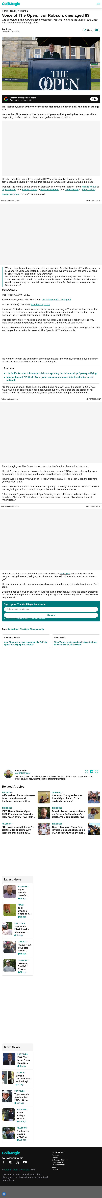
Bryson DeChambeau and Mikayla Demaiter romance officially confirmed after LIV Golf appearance (23, 1078)
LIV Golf (22, 942)
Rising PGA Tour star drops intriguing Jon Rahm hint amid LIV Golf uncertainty (24, 948)
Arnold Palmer (29, 189)
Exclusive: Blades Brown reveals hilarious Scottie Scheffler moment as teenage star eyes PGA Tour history (24, 1134)
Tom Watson (71, 189)
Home (5, 11)
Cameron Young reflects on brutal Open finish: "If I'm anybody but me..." (67, 798)
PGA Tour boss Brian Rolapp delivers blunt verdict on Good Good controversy (24, 1060)
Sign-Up (55, 1169)
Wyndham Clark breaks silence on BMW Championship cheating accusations (22, 929)
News (20, 905)
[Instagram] (11, 1163)
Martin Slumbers (10, 194)
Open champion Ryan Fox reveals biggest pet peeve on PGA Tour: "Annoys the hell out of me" (68, 830)
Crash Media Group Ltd (16, 1169)
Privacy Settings (58, 1164)
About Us (55, 1155)
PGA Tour (56, 792)
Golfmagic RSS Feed (60, 1160)
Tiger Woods (9, 189)
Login (54, 1167)
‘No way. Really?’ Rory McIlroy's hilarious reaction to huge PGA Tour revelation (24, 966)
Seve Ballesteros (49, 189)
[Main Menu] (98, 4)
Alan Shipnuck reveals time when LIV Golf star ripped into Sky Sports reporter (26, 643)
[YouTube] (25, 1163)
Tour (13, 11)
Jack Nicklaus (88, 186)
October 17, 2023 (40, 304)
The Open (23, 11)
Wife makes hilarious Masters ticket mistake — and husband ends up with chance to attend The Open (18, 798)
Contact (55, 1157)
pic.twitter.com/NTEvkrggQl (56, 299)
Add (94, 99)
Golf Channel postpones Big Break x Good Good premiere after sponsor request (24, 911)
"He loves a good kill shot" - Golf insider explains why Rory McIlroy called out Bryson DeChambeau (18, 830)
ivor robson (13, 629)
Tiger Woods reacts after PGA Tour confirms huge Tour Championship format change (22, 1097)
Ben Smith (6, 29)
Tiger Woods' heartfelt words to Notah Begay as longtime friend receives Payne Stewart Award (23, 892)
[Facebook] (4, 1163)
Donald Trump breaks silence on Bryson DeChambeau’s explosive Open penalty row (68, 814)
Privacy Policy (50, 618)
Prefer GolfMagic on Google (23, 98)
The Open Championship (32, 629)
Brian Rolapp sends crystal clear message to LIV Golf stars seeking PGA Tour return (24, 1115)
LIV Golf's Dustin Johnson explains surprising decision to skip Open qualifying (51, 373)
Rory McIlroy (88, 189)
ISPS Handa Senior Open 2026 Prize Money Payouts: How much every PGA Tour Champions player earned (17, 814)
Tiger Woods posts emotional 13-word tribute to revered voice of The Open (75, 643)
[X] (18, 1163)
